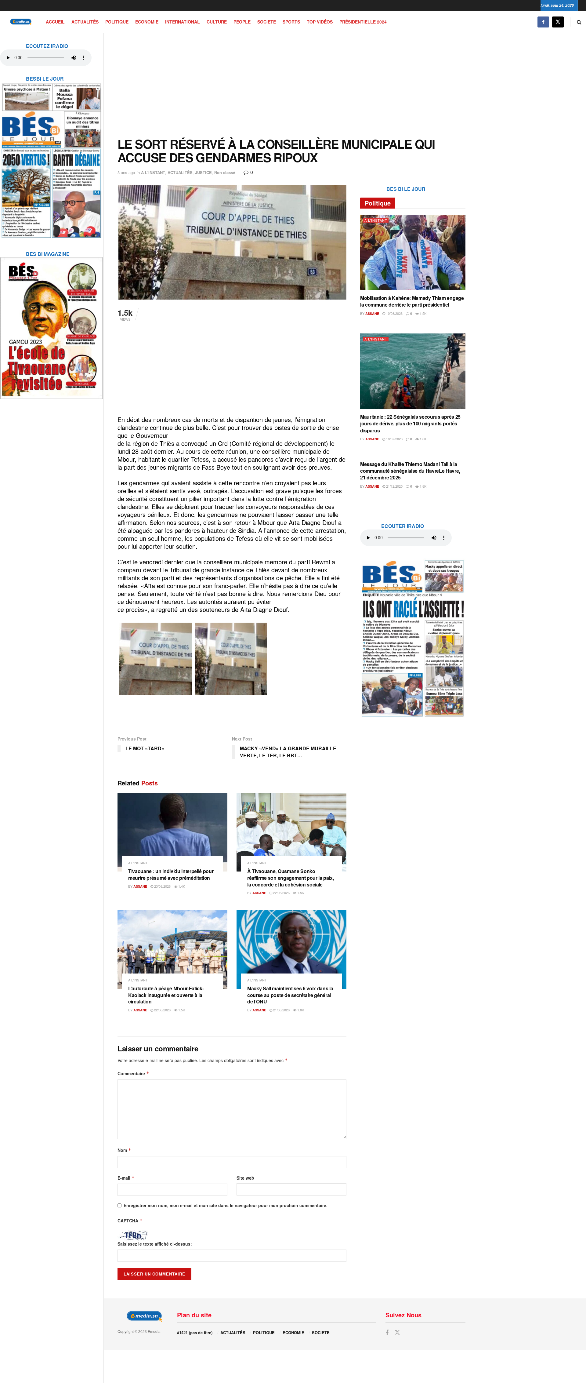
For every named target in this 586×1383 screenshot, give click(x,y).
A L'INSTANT (153, 172)
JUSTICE (203, 172)
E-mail (126, 1178)
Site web (245, 1178)
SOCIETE (266, 22)
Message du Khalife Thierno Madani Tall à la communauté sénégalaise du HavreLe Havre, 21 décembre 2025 (410, 470)
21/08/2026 (281, 1009)
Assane (140, 886)
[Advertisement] (291, 85)
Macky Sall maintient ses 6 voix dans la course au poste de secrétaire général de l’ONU (290, 995)
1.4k (181, 886)
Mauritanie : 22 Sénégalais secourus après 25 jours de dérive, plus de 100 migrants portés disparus (410, 423)
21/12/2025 (394, 486)
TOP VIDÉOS (320, 22)
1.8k (300, 1009)
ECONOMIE (146, 22)
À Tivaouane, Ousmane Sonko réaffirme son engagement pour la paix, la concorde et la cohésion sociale (290, 878)
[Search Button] (579, 22)
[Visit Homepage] (20, 21)
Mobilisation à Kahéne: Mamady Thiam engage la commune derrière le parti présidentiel (412, 301)
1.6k (422, 438)
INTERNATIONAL (182, 22)
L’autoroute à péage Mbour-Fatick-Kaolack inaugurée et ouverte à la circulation (166, 995)
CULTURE (217, 22)
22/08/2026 (281, 892)
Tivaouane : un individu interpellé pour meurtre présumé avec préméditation (171, 874)
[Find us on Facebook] (543, 22)
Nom (124, 1150)
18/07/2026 (394, 438)
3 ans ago (126, 172)
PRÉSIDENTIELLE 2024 (363, 22)
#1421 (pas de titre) (194, 1332)
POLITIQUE (116, 22)
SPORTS (291, 22)
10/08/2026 (394, 313)
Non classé (224, 172)
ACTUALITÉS (85, 22)
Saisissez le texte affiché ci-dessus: (155, 1244)
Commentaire (133, 1073)
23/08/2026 (162, 886)
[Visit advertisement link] (51, 156)
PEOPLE (242, 22)
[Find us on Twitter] (558, 22)
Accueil (55, 22)
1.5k (300, 892)
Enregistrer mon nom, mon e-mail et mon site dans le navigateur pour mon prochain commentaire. (225, 1205)
